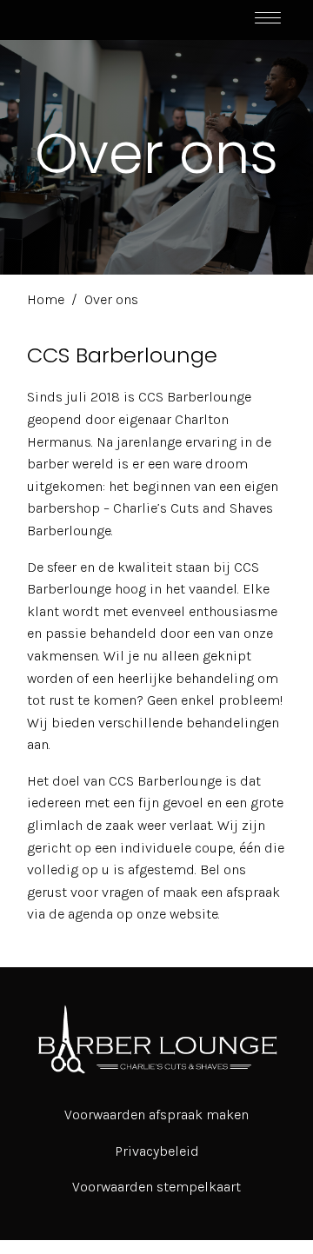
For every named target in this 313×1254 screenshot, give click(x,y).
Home (45, 299)
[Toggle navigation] (267, 20)
